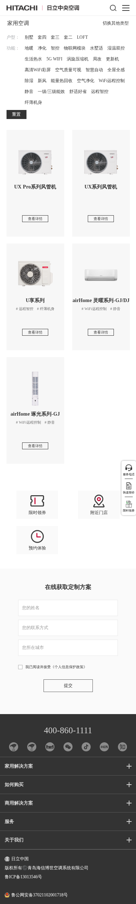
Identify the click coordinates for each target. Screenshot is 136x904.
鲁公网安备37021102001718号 (39, 894)
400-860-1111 (68, 730)
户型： (13, 37)
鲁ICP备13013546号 (23, 876)
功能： (13, 48)
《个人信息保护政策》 (69, 667)
